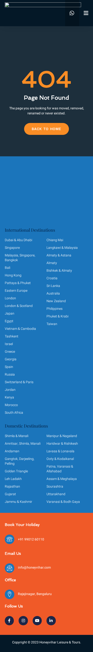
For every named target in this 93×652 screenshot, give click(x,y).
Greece (10, 351)
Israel (9, 343)
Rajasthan (12, 486)
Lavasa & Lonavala (60, 451)
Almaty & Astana (58, 255)
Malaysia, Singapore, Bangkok (20, 258)
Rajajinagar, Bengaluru (35, 593)
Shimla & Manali (16, 435)
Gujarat (10, 494)
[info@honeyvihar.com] (9, 568)
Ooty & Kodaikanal (60, 458)
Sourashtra (54, 486)
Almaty (51, 262)
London (10, 298)
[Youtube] (37, 620)
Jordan (10, 389)
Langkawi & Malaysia (62, 247)
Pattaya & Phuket (18, 282)
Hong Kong (13, 275)
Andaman (12, 451)
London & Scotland (19, 305)
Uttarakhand (55, 494)
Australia (53, 293)
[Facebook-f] (9, 620)
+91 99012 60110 (31, 539)
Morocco (11, 405)
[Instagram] (23, 620)
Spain (9, 366)
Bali (7, 267)
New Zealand (56, 301)
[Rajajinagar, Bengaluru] (9, 594)
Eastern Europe (16, 290)
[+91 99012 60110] (9, 539)
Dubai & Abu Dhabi (18, 240)
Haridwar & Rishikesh (62, 443)
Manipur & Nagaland (61, 435)
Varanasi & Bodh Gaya (63, 501)
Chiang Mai (54, 240)
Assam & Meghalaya (61, 478)
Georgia (10, 359)
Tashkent (11, 336)
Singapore (12, 247)
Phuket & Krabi (57, 316)
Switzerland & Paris (19, 382)
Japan (9, 313)
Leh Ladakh (13, 478)
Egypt (9, 321)
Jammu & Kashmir (18, 501)
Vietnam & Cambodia (20, 328)
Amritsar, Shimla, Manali (23, 443)
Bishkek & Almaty (59, 270)
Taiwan (51, 323)
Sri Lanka (53, 285)
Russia (10, 374)
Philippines (54, 308)
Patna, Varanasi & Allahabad (59, 469)
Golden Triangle (16, 471)
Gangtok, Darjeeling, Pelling (19, 461)
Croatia (51, 278)
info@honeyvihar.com (34, 567)
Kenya (9, 397)
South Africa (14, 412)
